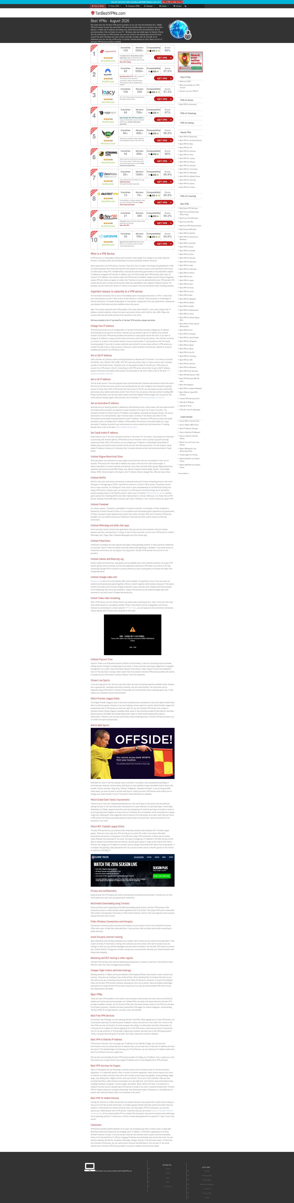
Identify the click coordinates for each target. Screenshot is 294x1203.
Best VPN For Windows (188, 172)
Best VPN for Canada (187, 250)
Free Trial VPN (207, 1189)
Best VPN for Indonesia (188, 269)
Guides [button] (164, 6)
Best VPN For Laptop (187, 158)
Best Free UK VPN (186, 222)
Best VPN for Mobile (187, 302)
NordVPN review (108, 81)
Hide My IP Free (185, 406)
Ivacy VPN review (108, 102)
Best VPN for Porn (186, 330)
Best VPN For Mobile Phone (190, 176)
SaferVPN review (108, 244)
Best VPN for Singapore (188, 341)
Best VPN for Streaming (188, 136)
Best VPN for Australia (188, 243)
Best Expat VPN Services (189, 208)
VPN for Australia (207, 1175)
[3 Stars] (108, 58)
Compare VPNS (134, 6)
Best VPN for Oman (187, 314)
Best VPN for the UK (187, 352)
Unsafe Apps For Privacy (189, 455)
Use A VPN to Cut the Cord (189, 421)
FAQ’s (168, 1182)
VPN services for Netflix (155, 493)
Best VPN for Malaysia (188, 299)
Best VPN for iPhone (187, 273)
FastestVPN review (108, 201)
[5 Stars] (112, 58)
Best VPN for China (187, 254)
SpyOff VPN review (108, 226)
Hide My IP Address (187, 402)
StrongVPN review (108, 162)
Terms (168, 1178)
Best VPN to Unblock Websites (191, 388)
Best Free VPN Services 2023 (190, 225)
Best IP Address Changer (189, 428)
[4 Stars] (110, 58)
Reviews (149, 6)
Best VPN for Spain (187, 348)
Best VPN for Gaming (187, 258)
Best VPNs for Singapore (207, 1184)
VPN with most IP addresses (190, 409)
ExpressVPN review (108, 60)
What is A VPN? (185, 81)
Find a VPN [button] (115, 6)
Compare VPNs (207, 1193)
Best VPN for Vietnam (187, 363)
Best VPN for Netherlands (189, 310)
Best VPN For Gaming (188, 151)
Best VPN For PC (186, 147)
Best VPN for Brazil (186, 247)
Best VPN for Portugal (187, 334)
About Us (167, 1173)
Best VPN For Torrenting (188, 169)
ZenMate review (108, 184)
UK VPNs (207, 1171)
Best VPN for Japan (187, 280)
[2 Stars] (106, 58)
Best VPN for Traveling (188, 356)
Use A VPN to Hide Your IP (172, 2)
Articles (207, 1198)
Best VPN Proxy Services (189, 371)
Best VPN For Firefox (187, 187)
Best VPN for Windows (188, 367)
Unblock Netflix (207, 1180)
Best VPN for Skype (187, 345)
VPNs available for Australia (126, 427)
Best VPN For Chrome (188, 180)
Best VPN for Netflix (187, 306)
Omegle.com (95, 581)
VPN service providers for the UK (151, 397)
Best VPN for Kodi (186, 284)
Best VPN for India (186, 265)
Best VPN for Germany (188, 261)
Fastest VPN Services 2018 (189, 398)
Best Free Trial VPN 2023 (189, 218)
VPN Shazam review (108, 143)
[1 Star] (104, 58)
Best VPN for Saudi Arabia (189, 337)
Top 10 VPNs (99, 6)
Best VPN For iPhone (187, 162)
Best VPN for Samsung (188, 104)
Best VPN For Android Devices (191, 140)
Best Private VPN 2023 (188, 229)
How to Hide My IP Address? (190, 432)
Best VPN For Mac (186, 144)
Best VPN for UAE (186, 360)
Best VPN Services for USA (189, 375)
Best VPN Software (186, 385)
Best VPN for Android (187, 233)
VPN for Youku (131, 608)
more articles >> (184, 473)
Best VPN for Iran (186, 276)
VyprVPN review (108, 121)
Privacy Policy (168, 1186)
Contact (178, 6)
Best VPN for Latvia (187, 291)
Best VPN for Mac (186, 295)
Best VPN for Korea (187, 287)
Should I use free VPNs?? (189, 91)
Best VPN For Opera (187, 183)
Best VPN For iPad (186, 154)
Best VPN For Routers (188, 165)
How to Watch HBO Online (189, 425)
